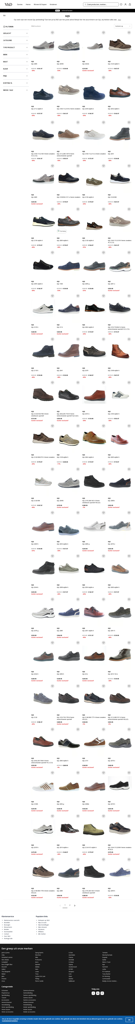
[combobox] (101, 4)
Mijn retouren (42, 927)
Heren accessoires (7, 1012)
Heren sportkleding (8, 1007)
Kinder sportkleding (29, 1007)
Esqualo (104, 957)
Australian (72, 955)
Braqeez (71, 971)
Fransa (71, 957)
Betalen (6, 929)
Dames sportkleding (29, 995)
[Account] (125, 4)
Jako (3, 976)
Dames (20, 4)
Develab (71, 960)
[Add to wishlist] (52, 33)
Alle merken (42, 934)
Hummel (105, 967)
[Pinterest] (102, 993)
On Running (106, 976)
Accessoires (5, 1000)
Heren (28, 4)
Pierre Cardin (39, 981)
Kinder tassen (27, 1009)
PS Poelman (106, 971)
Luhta (104, 969)
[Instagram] (98, 993)
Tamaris (105, 953)
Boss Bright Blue (7, 964)
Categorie (7, 40)
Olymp (71, 964)
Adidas (37, 967)
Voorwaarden (8, 932)
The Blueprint (6, 971)
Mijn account (42, 922)
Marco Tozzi (106, 962)
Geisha (71, 979)
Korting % (7, 83)
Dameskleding (27, 993)
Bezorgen (7, 925)
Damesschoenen (28, 990)
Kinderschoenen (28, 1002)
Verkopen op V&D (44, 920)
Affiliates (41, 932)
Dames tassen (28, 998)
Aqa (103, 964)
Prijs (5, 76)
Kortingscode (8, 938)
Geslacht (7, 33)
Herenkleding (6, 1005)
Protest (4, 979)
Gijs (4, 15)
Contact (6, 934)
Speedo (37, 964)
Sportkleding (5, 995)
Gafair (104, 960)
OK (129, 1020)
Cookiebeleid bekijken (10, 1021)
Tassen (4, 998)
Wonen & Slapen (40, 4)
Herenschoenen (7, 1002)
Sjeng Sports (39, 953)
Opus (70, 976)
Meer (119, 20)
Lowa (37, 971)
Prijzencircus (6, 993)
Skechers (38, 955)
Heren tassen (6, 1009)
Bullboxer (72, 981)
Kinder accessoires (29, 1012)
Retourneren (8, 927)
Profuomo (38, 960)
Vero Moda (5, 960)
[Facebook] (93, 993)
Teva (36, 974)
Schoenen (5, 990)
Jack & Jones (6, 953)
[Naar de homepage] (8, 4)
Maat (5, 62)
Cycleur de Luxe (40, 976)
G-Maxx (71, 962)
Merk (5, 55)
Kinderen (53, 4)
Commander (106, 979)
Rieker (4, 974)
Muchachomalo (107, 955)
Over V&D (7, 936)
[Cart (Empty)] (130, 4)
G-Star (71, 953)
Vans (36, 969)
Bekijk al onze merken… (110, 981)
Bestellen (7, 922)
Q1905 (71, 969)
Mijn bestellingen (43, 925)
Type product (9, 47)
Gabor (4, 969)
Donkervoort (73, 967)
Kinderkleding (27, 1005)
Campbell (5, 962)
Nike (36, 957)
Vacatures (41, 929)
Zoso (3, 981)
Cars (70, 974)
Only (3, 955)
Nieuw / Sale (8, 90)
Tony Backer (106, 974)
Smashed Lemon (7, 957)
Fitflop (37, 979)
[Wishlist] (121, 4)
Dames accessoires (29, 1000)
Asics (36, 962)
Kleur (5, 69)
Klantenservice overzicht (11, 920)
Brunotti (4, 967)
